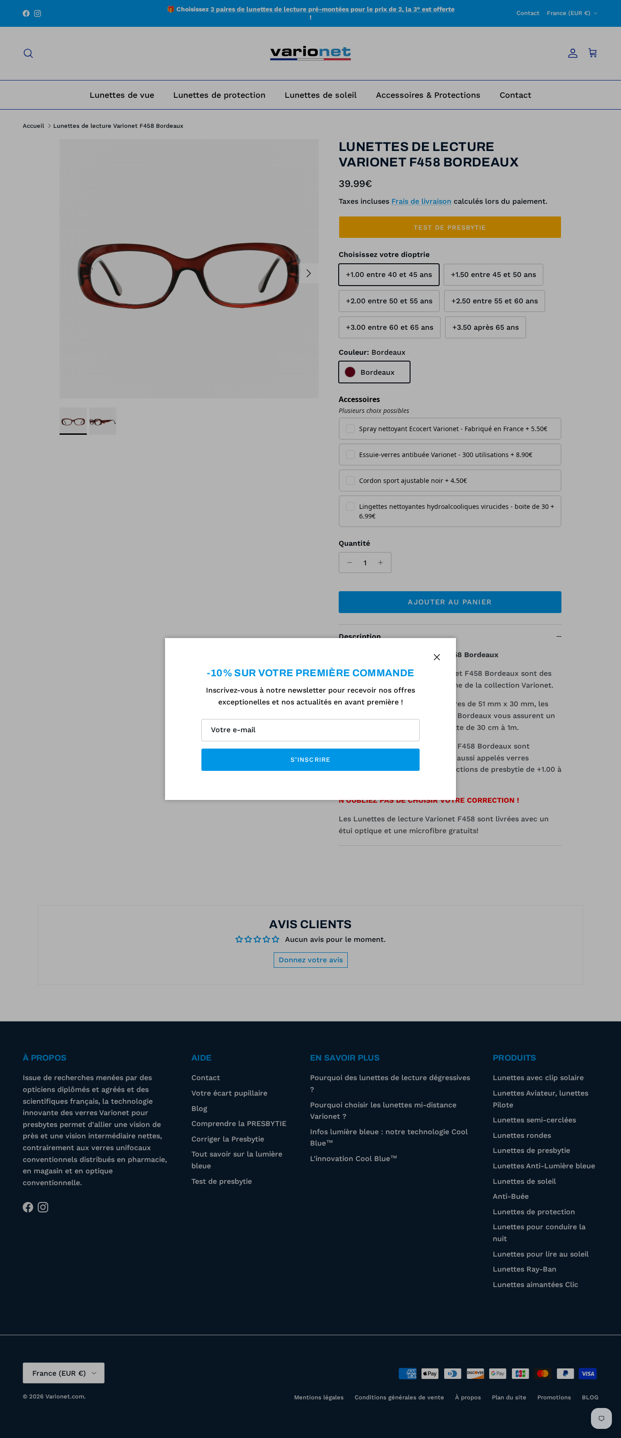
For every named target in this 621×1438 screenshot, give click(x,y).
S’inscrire (310, 759)
